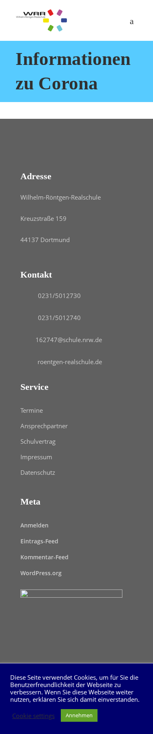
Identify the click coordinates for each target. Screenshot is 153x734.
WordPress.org (41, 573)
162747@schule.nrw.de (68, 340)
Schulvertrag (37, 441)
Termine (31, 410)
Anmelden (34, 525)
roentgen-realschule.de (70, 362)
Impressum (36, 457)
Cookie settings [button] (33, 715)
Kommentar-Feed (44, 557)
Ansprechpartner (44, 426)
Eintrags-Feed (39, 541)
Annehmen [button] (79, 715)
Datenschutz (37, 472)
